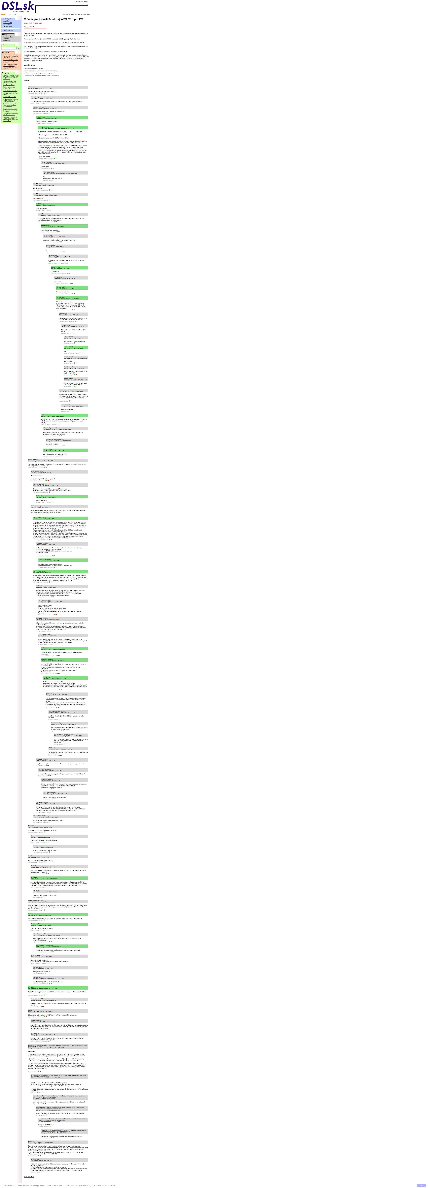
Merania (11, 36)
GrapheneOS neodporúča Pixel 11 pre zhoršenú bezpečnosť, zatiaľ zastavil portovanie (41, 70)
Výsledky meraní (7, 26)
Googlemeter (6, 40)
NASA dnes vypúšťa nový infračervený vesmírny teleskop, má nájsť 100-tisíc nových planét (10, 119)
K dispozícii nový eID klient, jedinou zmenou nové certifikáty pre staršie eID (10, 100)
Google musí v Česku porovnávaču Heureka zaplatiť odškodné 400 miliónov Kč (9, 86)
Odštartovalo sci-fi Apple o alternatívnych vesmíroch (10, 82)
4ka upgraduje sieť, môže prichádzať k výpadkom (34, 68)
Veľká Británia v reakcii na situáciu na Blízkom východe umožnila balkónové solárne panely (10, 92)
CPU (30, 23)
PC (33, 23)
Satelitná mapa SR (8, 30)
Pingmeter (6, 38)
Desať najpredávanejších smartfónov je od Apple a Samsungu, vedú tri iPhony (39, 73)
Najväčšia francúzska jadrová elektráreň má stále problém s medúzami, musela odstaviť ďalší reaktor (11, 77)
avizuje (67, 39)
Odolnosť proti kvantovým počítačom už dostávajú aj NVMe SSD (10, 110)
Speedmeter (6, 36)
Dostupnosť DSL (7, 22)
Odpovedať (30, 93)
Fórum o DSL (7, 24)
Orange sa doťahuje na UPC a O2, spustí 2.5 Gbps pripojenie (10, 61)
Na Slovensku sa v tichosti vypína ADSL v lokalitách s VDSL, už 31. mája (10, 56)
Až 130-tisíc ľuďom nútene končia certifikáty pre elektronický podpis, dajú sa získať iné (10, 66)
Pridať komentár (29, 1176)
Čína (40, 23)
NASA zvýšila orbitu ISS (9, 96)
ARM (36, 23)
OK (421, 1185)
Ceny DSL (6, 21)
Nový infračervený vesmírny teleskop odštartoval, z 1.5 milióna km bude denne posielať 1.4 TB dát (43, 71)
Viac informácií (109, 1185)
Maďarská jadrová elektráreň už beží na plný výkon (10, 114)
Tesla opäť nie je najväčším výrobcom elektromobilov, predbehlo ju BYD (10, 105)
